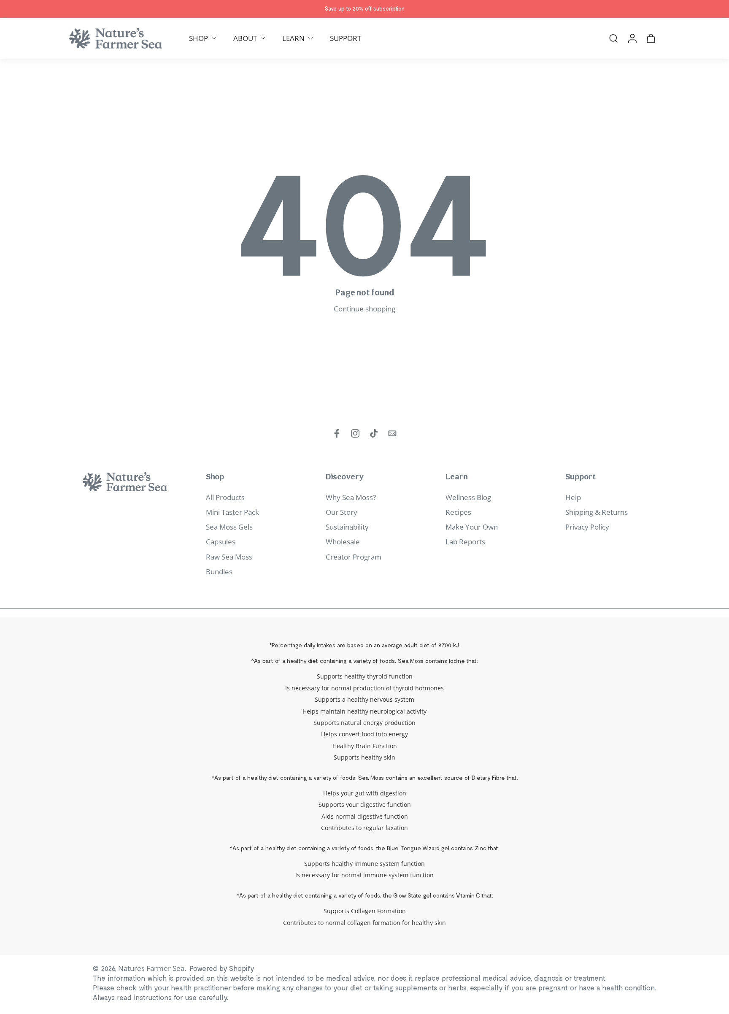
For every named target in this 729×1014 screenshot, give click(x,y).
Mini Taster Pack (232, 512)
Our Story (341, 512)
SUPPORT (345, 38)
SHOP (198, 38)
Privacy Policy (587, 527)
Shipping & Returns (596, 512)
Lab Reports (465, 541)
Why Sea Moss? (351, 497)
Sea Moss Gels (229, 527)
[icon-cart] (650, 38)
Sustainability (347, 527)
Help (573, 497)
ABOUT (245, 38)
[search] (613, 38)
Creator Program (353, 557)
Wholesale (343, 541)
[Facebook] (336, 433)
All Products (225, 497)
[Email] (392, 433)
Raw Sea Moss (229, 557)
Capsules (220, 541)
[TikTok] (373, 433)
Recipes (458, 512)
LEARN (293, 38)
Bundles (219, 571)
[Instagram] (355, 433)
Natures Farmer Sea (151, 968)
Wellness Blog (468, 497)
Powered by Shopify (221, 968)
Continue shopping (364, 309)
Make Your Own (472, 527)
